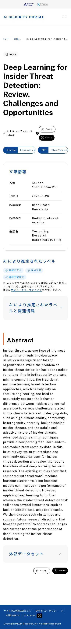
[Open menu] (64, 17)
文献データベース (17, 38)
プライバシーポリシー (47, 611)
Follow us (29, 615)
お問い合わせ (13, 615)
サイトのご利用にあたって (17, 611)
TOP (5, 38)
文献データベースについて (26, 290)
